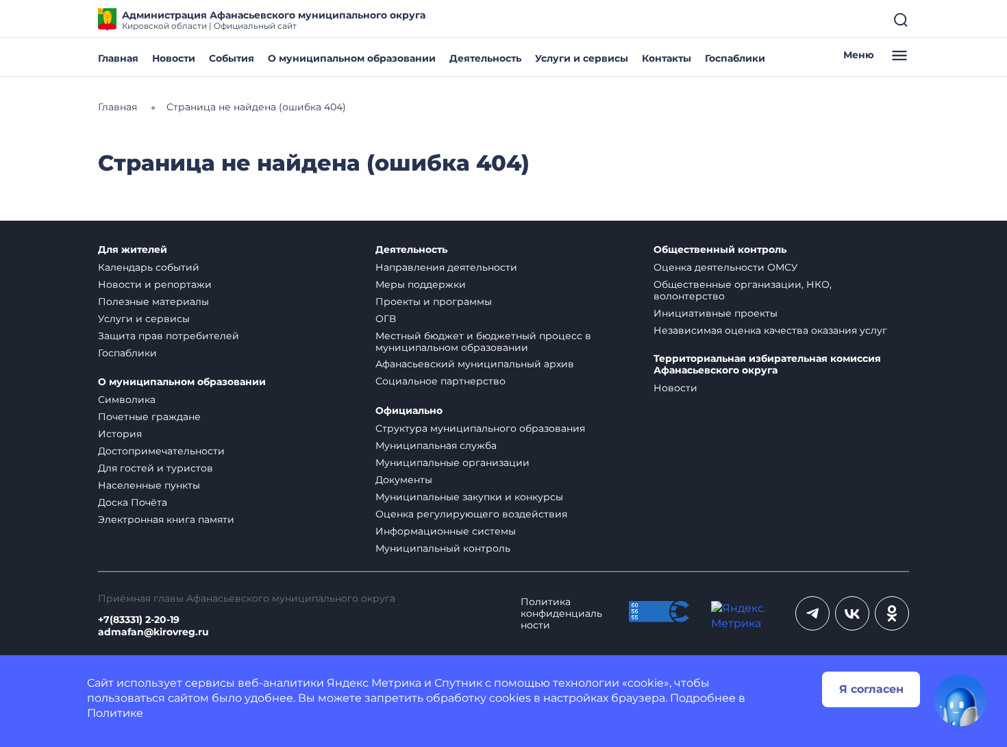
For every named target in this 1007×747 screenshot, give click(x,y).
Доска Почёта (132, 502)
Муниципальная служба (436, 445)
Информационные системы (445, 531)
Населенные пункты (149, 485)
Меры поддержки (420, 284)
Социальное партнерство (440, 381)
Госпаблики (735, 58)
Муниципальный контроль (442, 548)
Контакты (666, 58)
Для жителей (132, 250)
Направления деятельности (446, 267)
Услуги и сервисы (581, 58)
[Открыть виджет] (960, 700)
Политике (115, 713)
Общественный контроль (720, 250)
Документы (403, 480)
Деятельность (485, 58)
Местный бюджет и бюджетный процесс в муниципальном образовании (483, 342)
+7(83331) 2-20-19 (138, 620)
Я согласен (871, 689)
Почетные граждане (149, 417)
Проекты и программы (433, 301)
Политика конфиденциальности (561, 613)
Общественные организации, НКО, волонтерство (743, 290)
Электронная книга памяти (166, 519)
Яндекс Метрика (374, 682)
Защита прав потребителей (168, 336)
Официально (409, 411)
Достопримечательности (161, 451)
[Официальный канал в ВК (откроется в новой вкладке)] (852, 613)
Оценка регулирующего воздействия (471, 514)
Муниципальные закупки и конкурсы (469, 497)
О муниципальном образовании (352, 58)
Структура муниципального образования (480, 428)
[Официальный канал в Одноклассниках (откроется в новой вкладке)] (892, 613)
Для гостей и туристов (155, 468)
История (120, 434)
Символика (127, 399)
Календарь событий (148, 267)
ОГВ (385, 319)
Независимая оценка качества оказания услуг (770, 330)
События (231, 58)
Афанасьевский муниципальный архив (474, 364)
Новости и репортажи (155, 284)
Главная (118, 58)
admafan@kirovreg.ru (153, 632)
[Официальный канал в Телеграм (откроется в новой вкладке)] (812, 613)
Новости (173, 58)
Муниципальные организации (452, 462)
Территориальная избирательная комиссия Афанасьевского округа (767, 365)
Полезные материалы (153, 301)
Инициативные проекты (716, 313)
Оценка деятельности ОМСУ (726, 267)
